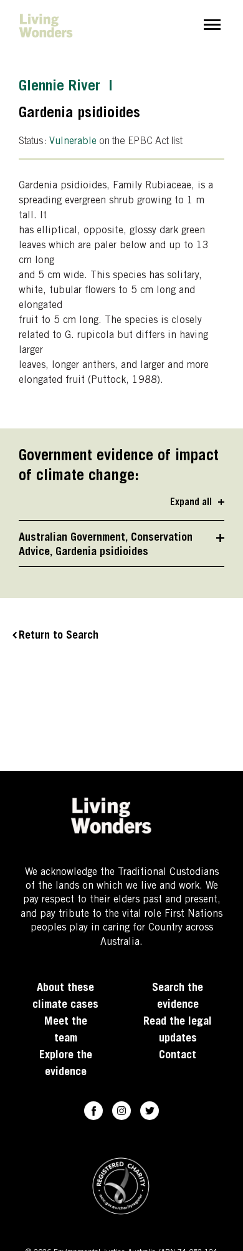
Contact (177, 1055)
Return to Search (58, 636)
